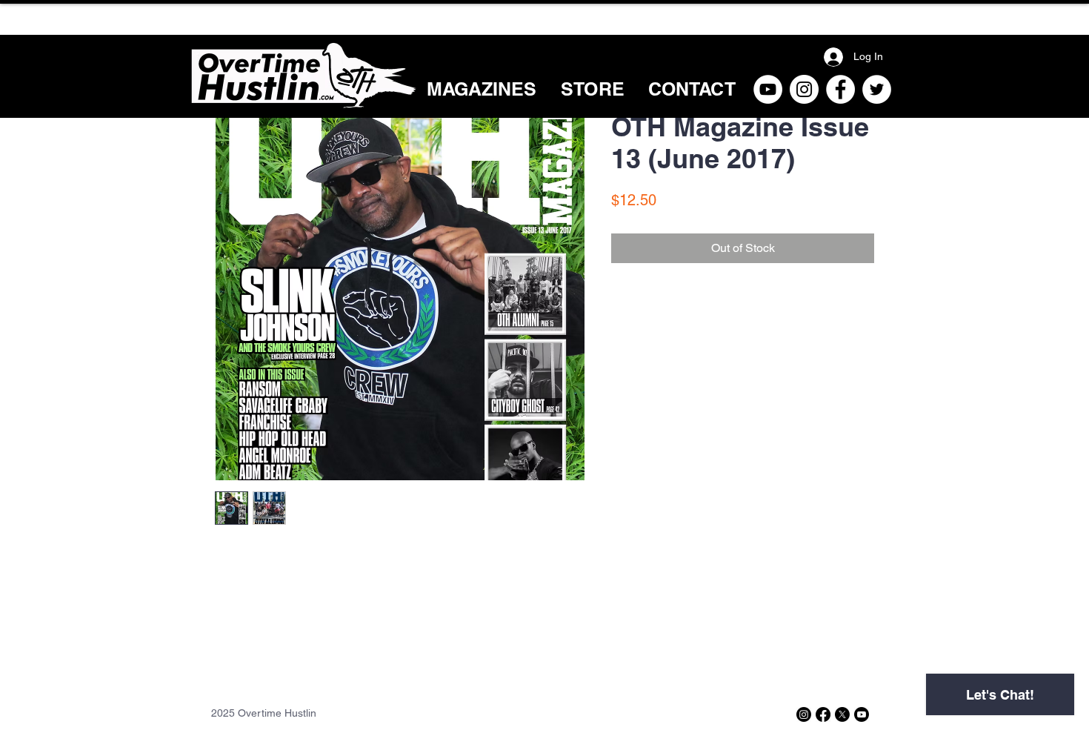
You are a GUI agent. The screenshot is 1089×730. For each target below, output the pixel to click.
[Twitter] (876, 89)
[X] (842, 714)
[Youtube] (861, 714)
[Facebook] (840, 89)
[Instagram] (804, 89)
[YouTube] (767, 89)
